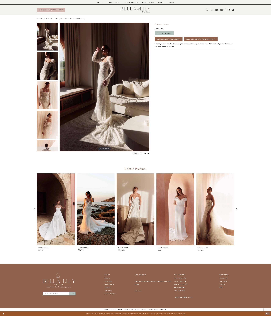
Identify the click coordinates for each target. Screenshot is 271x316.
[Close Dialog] (3, 313)
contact (108, 290)
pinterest (223, 281)
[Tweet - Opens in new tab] (141, 153)
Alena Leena (52, 19)
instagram (223, 275)
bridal (107, 278)
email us (138, 291)
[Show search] (207, 10)
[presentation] (56, 209)
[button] (229, 10)
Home (40, 19)
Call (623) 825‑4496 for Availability (200, 39)
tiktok (222, 284)
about (107, 275)
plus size (108, 281)
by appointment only (183, 297)
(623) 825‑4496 (140, 275)
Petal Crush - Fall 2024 (72, 19)
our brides (109, 284)
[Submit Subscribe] (72, 293)
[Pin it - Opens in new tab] (145, 153)
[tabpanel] (47, 37)
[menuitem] (100, 2)
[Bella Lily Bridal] (136, 9)
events (108, 287)
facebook (223, 278)
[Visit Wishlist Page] (233, 10)
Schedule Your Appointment (168, 39)
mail (221, 287)
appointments (110, 294)
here (184, 313)
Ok (267, 314)
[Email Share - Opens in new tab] (148, 153)
